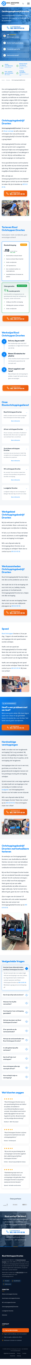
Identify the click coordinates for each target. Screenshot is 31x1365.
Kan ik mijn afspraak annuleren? (13, 995)
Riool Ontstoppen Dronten (15, 1349)
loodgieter (5, 790)
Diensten (8, 80)
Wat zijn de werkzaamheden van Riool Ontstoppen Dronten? (13, 1040)
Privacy (18, 1353)
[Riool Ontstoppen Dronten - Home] (10, 3)
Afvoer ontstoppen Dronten (9, 1294)
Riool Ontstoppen (7, 634)
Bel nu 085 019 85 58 (11, 1330)
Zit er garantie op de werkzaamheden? (10, 1031)
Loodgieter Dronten (7, 1311)
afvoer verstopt (8, 131)
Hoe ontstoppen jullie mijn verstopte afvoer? (11, 1067)
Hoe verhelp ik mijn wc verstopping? (10, 1077)
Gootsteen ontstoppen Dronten (11, 1298)
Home (3, 80)
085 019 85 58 (15, 551)
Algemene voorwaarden (9, 1353)
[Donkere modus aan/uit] (23, 3)
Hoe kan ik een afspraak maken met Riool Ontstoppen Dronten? (13, 968)
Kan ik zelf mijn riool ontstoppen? (9, 1058)
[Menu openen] (28, 3)
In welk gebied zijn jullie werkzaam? (10, 1049)
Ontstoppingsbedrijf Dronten (10, 1307)
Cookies (24, 1353)
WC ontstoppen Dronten (9, 1302)
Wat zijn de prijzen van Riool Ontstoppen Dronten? (12, 1021)
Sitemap (19, 1356)
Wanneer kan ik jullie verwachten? (9, 1003)
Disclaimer (12, 1356)
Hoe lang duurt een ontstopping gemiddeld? (13, 1012)
